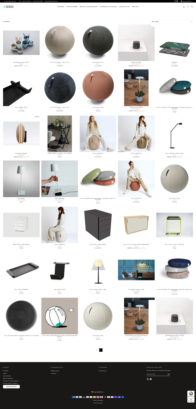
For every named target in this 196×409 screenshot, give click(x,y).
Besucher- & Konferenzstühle (88, 6)
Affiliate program (55, 370)
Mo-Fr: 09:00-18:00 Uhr (25, 1)
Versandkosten (102, 370)
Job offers (53, 373)
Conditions (5, 370)
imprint (5, 373)
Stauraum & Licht (124, 6)
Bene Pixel (135, 6)
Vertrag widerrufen (11, 386)
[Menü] (193, 392)
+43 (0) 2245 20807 (38, 1)
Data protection (7, 376)
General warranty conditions (10, 383)
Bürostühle (61, 6)
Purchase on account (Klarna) (10, 381)
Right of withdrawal (8, 378)
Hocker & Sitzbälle (71, 6)
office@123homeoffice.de (51, 1)
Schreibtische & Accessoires (108, 6)
